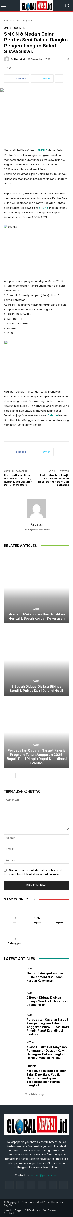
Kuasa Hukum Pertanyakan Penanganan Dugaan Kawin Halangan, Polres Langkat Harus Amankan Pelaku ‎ (47, 1052)
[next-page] (13, 775)
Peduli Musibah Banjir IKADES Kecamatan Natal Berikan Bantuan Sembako (53, 480)
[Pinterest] (42, 1185)
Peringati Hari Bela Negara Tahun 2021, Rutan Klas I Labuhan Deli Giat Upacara (18, 480)
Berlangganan (14, 930)
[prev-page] (6, 775)
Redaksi (19, 59)
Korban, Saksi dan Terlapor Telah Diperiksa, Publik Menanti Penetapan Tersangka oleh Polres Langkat (46, 1078)
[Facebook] (9, 1185)
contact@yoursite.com (44, 1175)
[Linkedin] (31, 1185)
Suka (15, 909)
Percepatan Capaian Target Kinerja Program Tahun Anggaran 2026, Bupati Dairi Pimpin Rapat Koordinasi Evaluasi (37, 756)
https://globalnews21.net (37, 529)
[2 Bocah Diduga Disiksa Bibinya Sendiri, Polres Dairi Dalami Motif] (36, 660)
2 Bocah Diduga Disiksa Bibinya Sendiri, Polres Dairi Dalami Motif (36, 688)
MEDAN (30, 1042)
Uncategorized (25, 20)
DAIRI (36, 608)
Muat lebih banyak (35, 1094)
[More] (59, 78)
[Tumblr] (53, 1185)
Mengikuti (36, 909)
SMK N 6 (42, 150)
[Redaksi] (7, 59)
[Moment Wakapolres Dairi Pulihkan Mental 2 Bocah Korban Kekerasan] (36, 587)
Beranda (9, 20)
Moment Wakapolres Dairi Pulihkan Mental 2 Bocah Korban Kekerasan (36, 616)
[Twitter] (63, 1185)
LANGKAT (31, 1066)
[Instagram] (20, 1185)
